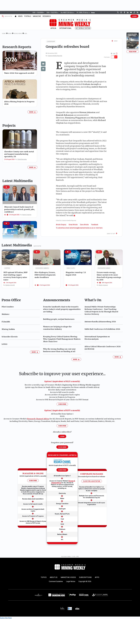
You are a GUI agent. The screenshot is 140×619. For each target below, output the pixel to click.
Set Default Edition (83, 28)
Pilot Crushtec (8, 307)
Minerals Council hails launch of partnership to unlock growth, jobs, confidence (19, 209)
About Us (53, 577)
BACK (115, 41)
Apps (97, 577)
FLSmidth (6, 322)
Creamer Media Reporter (55, 55)
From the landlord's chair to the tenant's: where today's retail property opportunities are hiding (62, 309)
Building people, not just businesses (58, 319)
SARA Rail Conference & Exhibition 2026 (102, 329)
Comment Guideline (56, 581)
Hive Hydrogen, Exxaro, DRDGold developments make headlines (45, 274)
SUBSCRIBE (33, 480)
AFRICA (53, 28)
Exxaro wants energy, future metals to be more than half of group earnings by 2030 (109, 276)
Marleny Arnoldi (10, 285)
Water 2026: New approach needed (19, 73)
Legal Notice (70, 581)
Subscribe (62, 404)
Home (4, 33)
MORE (31, 112)
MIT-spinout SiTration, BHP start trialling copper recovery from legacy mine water (15, 276)
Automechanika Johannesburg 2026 (100, 322)
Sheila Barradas (22, 159)
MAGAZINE (37, 16)
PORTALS (27, 16)
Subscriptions (85, 577)
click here (99, 228)
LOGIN (134, 16)
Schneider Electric (10, 337)
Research (47, 16)
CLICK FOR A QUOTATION (91, 481)
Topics (44, 577)
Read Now (132, 51)
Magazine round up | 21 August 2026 (76, 273)
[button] (6, 187)
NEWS (20, 16)
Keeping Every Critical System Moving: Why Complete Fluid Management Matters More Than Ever (61, 339)
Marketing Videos (68, 577)
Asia (25, 33)
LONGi (4, 344)
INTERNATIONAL (65, 28)
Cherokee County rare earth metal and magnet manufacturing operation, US (19, 154)
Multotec (5, 314)
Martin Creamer (26, 214)
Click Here (62, 447)
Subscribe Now (6, 618)
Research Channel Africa (38, 419)
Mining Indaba (8, 329)
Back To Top (111, 233)
